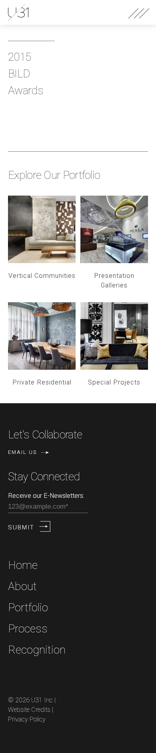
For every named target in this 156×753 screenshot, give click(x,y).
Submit (21, 527)
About (22, 587)
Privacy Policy (27, 719)
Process (28, 629)
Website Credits (29, 710)
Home (23, 565)
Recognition (37, 650)
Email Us (22, 452)
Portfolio (28, 608)
